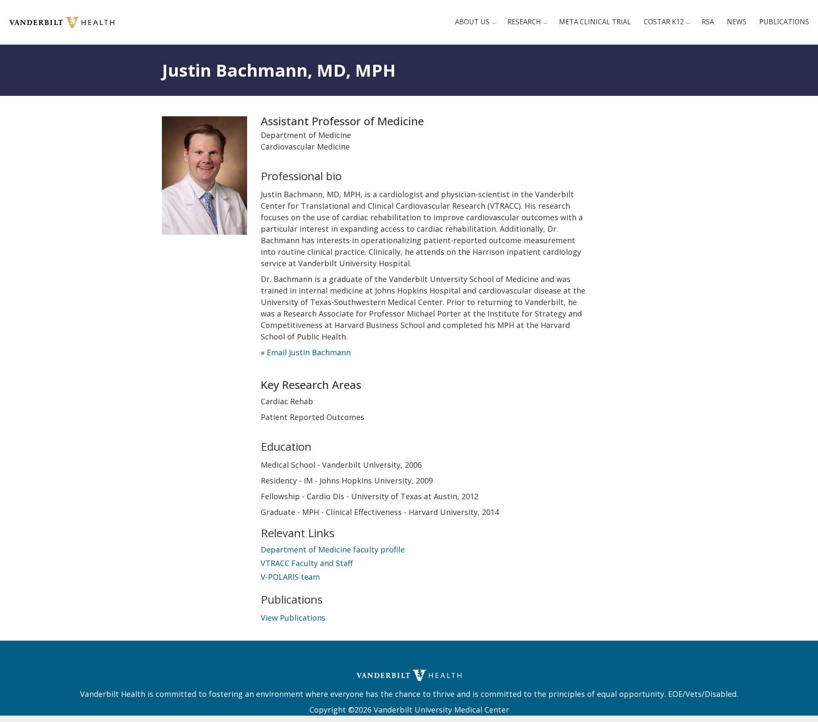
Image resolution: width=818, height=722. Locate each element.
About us (472, 21)
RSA (708, 21)
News (736, 21)
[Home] (65, 21)
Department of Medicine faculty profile (333, 549)
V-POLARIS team (290, 577)
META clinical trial (595, 21)
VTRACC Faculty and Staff (307, 563)
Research (524, 21)
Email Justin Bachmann (309, 352)
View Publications (293, 618)
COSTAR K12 (664, 21)
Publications (784, 21)
